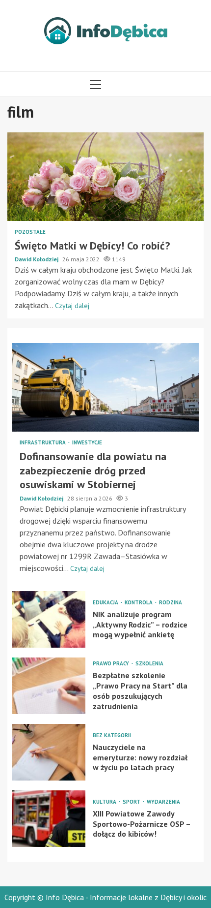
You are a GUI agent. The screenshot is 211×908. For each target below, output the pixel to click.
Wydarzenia (163, 802)
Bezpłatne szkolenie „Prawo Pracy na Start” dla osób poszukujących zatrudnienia (48, 686)
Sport (132, 802)
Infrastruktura (43, 442)
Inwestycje (87, 442)
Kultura (105, 802)
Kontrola (139, 602)
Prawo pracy (112, 663)
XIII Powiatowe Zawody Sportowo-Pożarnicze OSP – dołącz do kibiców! (48, 818)
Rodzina (170, 602)
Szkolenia (149, 663)
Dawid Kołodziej (37, 259)
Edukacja (106, 602)
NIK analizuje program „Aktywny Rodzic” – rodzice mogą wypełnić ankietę (48, 619)
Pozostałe (30, 232)
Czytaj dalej (72, 305)
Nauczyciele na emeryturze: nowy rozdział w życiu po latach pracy (48, 752)
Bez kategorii (112, 735)
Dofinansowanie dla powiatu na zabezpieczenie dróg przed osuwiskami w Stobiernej (105, 387)
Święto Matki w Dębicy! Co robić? (105, 176)
